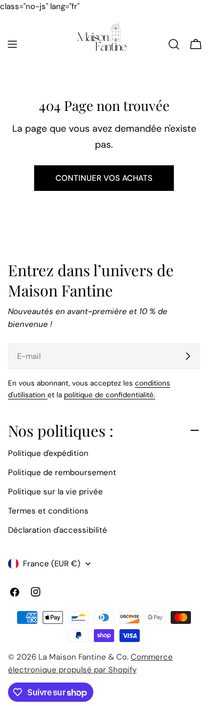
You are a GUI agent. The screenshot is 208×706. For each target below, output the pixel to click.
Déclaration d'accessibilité (57, 530)
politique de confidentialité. (109, 394)
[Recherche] (174, 44)
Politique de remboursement (62, 472)
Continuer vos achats (104, 178)
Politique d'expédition (48, 453)
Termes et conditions (48, 511)
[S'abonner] (188, 356)
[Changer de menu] (12, 44)
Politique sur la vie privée (55, 491)
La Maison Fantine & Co (82, 657)
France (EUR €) (52, 563)
